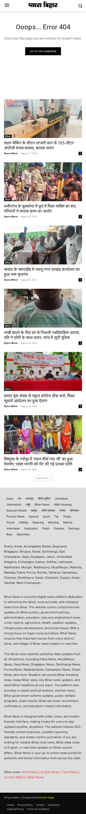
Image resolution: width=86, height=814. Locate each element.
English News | (51, 772)
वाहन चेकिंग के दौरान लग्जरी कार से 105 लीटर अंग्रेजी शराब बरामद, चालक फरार (39, 145)
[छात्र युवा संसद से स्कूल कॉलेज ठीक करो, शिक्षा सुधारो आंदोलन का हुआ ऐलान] (43, 371)
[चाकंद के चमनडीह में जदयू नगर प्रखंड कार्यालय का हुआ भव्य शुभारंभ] (43, 245)
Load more (41, 478)
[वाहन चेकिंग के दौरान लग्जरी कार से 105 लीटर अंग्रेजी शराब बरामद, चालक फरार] (43, 118)
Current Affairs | (16, 777)
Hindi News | (31, 772)
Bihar (8, 136)
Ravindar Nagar (46, 797)
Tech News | (71, 772)
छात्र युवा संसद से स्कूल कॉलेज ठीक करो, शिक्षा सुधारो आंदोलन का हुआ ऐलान (39, 398)
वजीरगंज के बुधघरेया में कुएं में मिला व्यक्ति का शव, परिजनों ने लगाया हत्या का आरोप (40, 209)
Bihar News (36, 777)
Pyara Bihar (11, 153)
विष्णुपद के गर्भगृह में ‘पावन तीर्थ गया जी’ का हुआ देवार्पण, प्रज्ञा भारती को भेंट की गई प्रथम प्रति (38, 461)
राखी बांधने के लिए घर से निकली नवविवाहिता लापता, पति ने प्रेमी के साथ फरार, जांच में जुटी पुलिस (42, 335)
